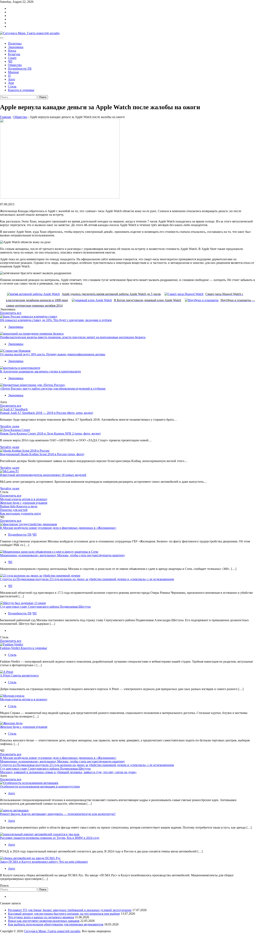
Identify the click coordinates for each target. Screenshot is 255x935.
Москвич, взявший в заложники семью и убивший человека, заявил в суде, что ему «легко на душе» (68, 772)
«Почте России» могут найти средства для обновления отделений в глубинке (53, 388)
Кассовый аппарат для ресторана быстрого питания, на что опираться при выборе (64, 913)
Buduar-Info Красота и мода (18, 506)
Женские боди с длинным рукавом (23, 502)
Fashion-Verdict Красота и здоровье (23, 648)
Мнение (13, 72)
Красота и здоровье (21, 90)
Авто (11, 79)
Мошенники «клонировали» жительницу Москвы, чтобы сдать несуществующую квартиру (62, 555)
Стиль (12, 86)
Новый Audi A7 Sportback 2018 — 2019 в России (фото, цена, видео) (46, 412)
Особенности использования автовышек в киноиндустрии (40, 786)
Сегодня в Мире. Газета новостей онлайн (52, 931)
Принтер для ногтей (13, 510)
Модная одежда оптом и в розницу (23, 499)
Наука (12, 50)
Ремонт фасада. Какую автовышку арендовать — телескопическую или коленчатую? (58, 814)
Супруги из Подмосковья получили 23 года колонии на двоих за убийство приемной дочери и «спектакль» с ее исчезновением (87, 579)
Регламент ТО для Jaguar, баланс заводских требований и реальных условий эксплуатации (69, 910)
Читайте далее (9, 426)
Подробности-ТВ (19, 68)
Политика (15, 43)
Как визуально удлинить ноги (20, 513)
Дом (11, 83)
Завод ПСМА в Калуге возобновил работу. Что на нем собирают (44, 861)
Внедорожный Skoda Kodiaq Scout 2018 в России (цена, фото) (42, 454)
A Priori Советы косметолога (19, 675)
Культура (14, 54)
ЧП (10, 61)
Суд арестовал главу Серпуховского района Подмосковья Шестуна (45, 606)
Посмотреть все (10, 313)
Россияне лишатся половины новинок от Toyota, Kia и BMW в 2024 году (49, 837)
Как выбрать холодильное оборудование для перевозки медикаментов (55, 924)
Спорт (12, 57)
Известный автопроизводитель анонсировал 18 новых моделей (43, 475)
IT (9, 75)
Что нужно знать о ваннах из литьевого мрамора (41, 917)
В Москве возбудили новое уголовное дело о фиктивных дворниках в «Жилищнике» (58, 527)
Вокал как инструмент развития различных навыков (43, 920)
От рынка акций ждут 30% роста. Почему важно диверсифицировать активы (52, 354)
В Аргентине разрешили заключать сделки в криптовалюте (40, 371)
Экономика (15, 47)
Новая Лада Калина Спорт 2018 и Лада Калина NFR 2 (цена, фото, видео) (50, 433)
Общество (15, 65)
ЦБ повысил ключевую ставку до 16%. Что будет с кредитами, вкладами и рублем (56, 320)
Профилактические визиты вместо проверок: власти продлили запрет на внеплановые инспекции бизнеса (72, 337)
